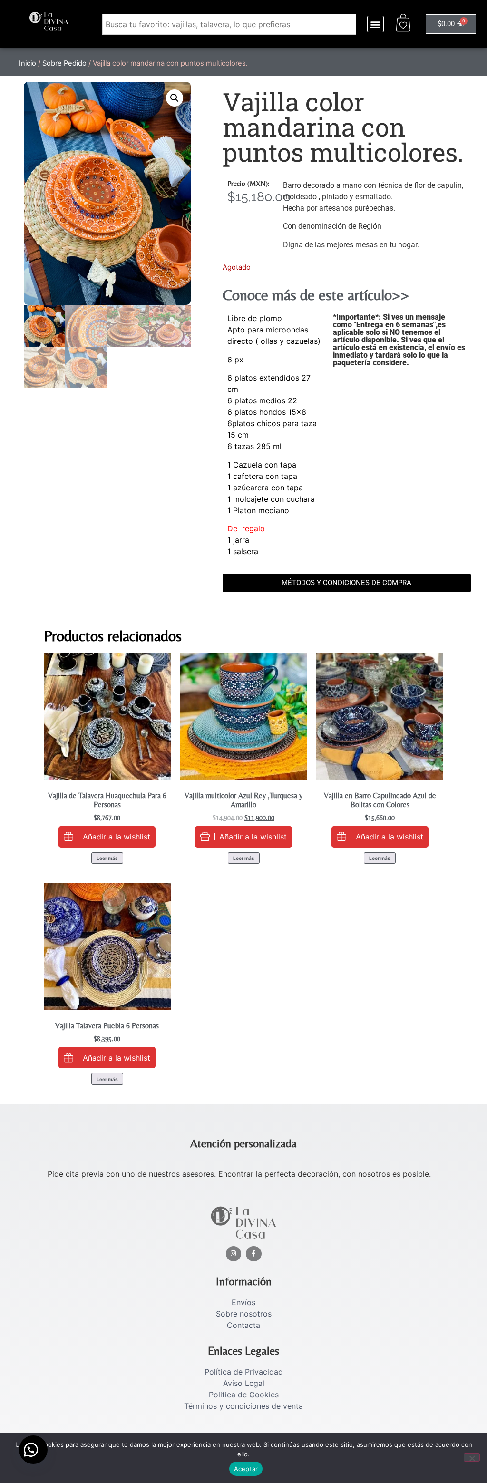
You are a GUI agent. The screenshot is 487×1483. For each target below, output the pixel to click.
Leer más (107, 858)
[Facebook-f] (254, 1254)
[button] (375, 24)
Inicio (27, 63)
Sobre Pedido (64, 63)
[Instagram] (234, 1254)
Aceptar (246, 1469)
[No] (472, 1457)
